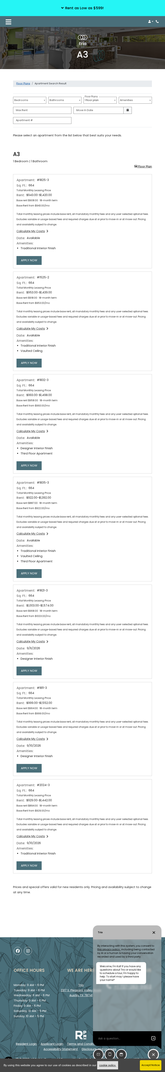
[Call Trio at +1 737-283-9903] (157, 21)
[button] (82, 8)
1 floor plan (92, 99)
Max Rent (22, 110)
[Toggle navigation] (8, 21)
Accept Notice (150, 1065)
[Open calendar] (127, 110)
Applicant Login (52, 1044)
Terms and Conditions (83, 1044)
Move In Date (84, 110)
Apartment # (24, 120)
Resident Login (26, 1044)
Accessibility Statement (60, 1049)
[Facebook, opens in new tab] (18, 951)
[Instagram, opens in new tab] (28, 951)
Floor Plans (23, 83)
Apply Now (31, 260)
